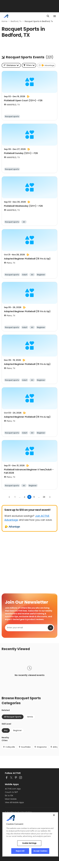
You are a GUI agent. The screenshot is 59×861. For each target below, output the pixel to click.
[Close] (54, 815)
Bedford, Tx (16, 21)
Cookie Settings (29, 843)
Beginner (17, 730)
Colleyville (10, 747)
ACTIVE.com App (13, 788)
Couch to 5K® (11, 792)
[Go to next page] (50, 497)
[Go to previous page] (9, 497)
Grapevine (42, 747)
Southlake (26, 747)
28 (44, 497)
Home (4, 21)
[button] (29, 65)
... (19, 497)
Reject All (20, 851)
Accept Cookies (40, 851)
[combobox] (11, 65)
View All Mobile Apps (14, 802)
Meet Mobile (11, 799)
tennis (30, 716)
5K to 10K (9, 795)
